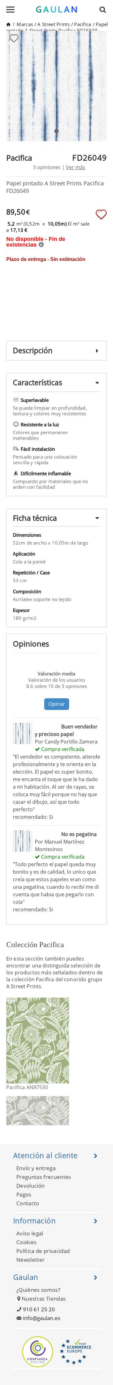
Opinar (56, 703)
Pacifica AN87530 (27, 1087)
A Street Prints (53, 24)
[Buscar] (104, 9)
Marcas (25, 24)
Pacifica (82, 24)
